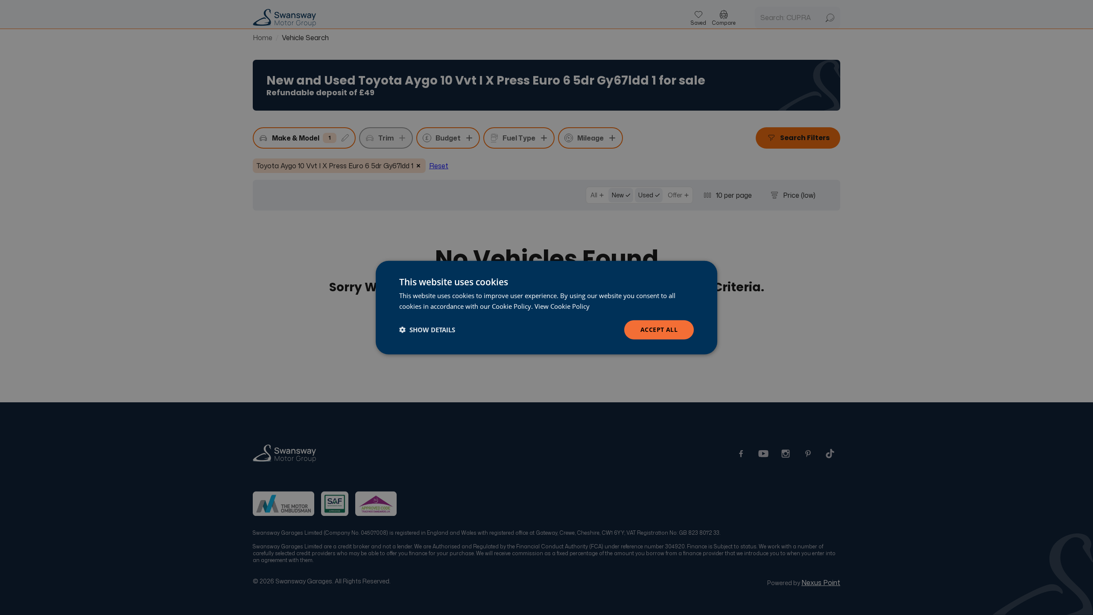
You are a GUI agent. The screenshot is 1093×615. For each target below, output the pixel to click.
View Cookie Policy (562, 306)
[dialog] (546, 307)
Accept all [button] (659, 329)
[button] (427, 329)
